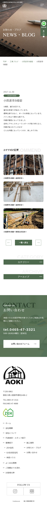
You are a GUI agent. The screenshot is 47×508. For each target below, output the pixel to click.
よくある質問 (10, 462)
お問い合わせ (31, 452)
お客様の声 (10, 472)
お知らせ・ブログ (33, 447)
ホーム (8, 423)
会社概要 (9, 428)
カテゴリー (23, 262)
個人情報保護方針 (29, 501)
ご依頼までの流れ (12, 467)
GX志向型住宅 (12, 452)
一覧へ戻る (23, 243)
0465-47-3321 (22, 329)
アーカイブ (23, 276)
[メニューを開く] (42, 5)
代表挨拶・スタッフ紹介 (15, 437)
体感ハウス (11, 457)
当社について (10, 433)
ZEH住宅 (10, 447)
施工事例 (30, 442)
